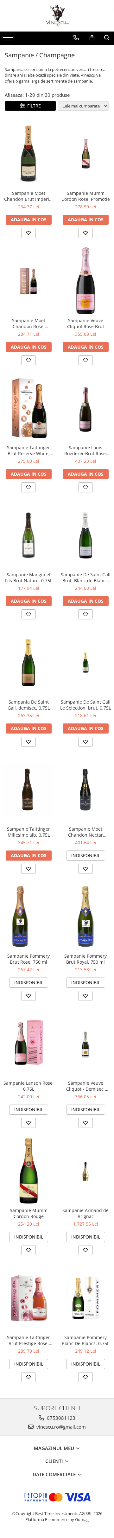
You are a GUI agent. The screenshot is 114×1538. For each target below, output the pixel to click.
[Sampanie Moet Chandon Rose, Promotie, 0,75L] (28, 280)
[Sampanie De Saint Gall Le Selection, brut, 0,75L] (85, 662)
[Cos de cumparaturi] (92, 38)
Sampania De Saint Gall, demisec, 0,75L (29, 705)
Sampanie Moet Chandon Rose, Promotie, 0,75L (28, 323)
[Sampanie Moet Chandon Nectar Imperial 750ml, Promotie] (85, 789)
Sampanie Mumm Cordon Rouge (29, 1213)
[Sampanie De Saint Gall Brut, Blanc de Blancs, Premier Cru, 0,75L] (85, 535)
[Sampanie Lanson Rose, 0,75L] (28, 1043)
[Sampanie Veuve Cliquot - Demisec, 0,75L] (85, 1043)
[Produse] (8, 39)
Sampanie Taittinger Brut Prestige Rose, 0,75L (28, 1340)
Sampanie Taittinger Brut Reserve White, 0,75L (28, 450)
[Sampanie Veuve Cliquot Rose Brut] (85, 280)
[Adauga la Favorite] (28, 233)
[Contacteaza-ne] (76, 38)
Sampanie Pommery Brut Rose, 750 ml (28, 959)
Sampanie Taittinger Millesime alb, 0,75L (28, 832)
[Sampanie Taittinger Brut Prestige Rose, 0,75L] (28, 1298)
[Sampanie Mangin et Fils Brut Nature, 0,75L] (28, 535)
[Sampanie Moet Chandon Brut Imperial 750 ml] (28, 153)
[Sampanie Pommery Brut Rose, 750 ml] (28, 916)
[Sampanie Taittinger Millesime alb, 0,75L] (28, 789)
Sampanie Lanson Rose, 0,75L (28, 1086)
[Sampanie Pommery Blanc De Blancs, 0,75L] (85, 1298)
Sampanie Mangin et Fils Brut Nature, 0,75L (28, 577)
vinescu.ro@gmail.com (60, 1427)
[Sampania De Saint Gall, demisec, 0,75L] (28, 662)
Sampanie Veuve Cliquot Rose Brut (85, 323)
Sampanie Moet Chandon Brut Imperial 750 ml (28, 196)
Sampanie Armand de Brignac (85, 1213)
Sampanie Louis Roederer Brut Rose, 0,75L (85, 450)
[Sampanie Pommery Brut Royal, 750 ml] (85, 916)
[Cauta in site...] (107, 38)
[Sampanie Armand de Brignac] (85, 1170)
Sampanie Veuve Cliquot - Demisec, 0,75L (85, 1086)
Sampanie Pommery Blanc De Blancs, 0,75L (85, 1340)
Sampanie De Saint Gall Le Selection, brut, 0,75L (85, 705)
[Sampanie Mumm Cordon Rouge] (28, 1170)
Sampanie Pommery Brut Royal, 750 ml (85, 959)
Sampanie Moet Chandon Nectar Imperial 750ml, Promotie (85, 832)
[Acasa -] (57, 16)
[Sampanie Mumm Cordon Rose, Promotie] (85, 153)
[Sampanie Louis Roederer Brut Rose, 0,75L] (85, 408)
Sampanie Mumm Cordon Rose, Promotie (85, 196)
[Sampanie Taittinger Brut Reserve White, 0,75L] (28, 408)
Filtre (33, 106)
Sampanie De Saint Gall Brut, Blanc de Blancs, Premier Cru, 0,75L (86, 577)
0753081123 (60, 1418)
